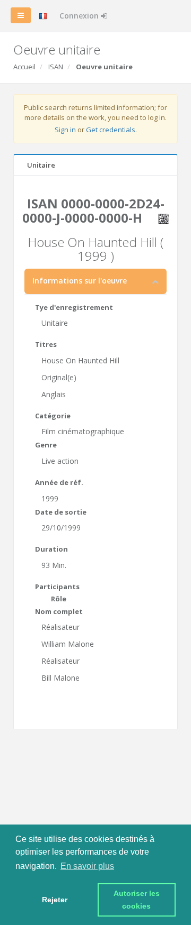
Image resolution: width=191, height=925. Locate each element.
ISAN (55, 66)
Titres (46, 344)
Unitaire (41, 165)
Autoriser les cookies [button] (138, 899)
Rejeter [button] (54, 899)
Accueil (24, 66)
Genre (46, 445)
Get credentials (110, 129)
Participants (57, 586)
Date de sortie (60, 512)
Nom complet (59, 611)
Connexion (80, 16)
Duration (51, 549)
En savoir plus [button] (87, 866)
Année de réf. (59, 482)
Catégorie (53, 415)
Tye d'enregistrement (74, 307)
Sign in (65, 129)
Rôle (58, 598)
